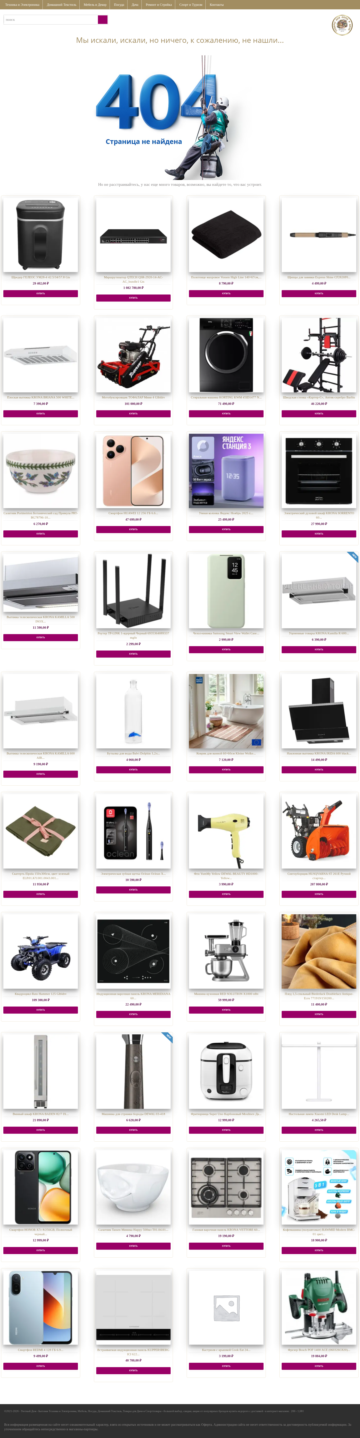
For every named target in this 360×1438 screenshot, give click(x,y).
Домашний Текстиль (61, 4)
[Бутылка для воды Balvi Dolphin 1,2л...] (133, 711)
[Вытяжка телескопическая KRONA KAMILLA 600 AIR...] (40, 711)
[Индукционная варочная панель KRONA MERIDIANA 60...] (133, 951)
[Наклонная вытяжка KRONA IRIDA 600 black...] (319, 711)
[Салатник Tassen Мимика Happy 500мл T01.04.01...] (133, 1187)
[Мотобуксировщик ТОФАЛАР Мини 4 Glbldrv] (133, 355)
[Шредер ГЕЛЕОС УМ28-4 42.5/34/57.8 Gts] (40, 235)
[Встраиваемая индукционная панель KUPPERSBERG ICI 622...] (133, 1307)
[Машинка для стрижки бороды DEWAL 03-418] (133, 1071)
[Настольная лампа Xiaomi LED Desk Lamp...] (319, 1071)
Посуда (119, 4)
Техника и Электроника (22, 4)
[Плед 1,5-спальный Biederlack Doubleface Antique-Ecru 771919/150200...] (319, 951)
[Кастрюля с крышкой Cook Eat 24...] (226, 1307)
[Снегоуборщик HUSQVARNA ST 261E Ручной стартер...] (319, 831)
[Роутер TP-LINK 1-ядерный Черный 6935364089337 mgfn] (133, 591)
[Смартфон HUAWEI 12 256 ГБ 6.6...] (133, 471)
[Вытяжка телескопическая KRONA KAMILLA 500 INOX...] (40, 583)
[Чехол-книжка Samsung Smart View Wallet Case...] (226, 591)
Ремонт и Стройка (159, 4)
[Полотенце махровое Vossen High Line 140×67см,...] (226, 235)
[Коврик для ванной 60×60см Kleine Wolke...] (226, 711)
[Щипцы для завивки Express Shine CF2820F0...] (319, 235)
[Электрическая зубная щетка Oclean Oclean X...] (133, 831)
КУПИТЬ (40, 294)
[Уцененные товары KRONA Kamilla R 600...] (319, 591)
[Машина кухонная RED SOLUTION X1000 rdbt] (226, 951)
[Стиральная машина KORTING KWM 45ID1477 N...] (226, 355)
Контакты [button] (217, 4)
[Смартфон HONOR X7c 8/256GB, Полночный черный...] (40, 1187)
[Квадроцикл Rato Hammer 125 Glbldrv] (40, 951)
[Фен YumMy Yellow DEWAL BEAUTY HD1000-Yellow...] (226, 831)
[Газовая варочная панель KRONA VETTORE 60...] (226, 1187)
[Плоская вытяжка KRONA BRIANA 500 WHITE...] (40, 355)
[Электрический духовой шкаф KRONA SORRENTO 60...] (319, 471)
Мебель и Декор (95, 4)
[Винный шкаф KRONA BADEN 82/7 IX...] (40, 1071)
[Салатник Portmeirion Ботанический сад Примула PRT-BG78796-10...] (40, 471)
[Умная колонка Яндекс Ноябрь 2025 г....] (226, 471)
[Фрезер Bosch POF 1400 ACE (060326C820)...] (319, 1307)
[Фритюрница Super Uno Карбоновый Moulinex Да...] (226, 1071)
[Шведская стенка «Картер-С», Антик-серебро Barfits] (319, 355)
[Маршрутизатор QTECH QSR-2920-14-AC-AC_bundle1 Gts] (133, 235)
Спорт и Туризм (190, 4)
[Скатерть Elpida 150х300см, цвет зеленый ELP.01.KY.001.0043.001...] (40, 831)
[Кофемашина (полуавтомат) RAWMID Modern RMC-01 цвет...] (319, 1187)
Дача (135, 4)
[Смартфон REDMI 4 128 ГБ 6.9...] (40, 1307)
